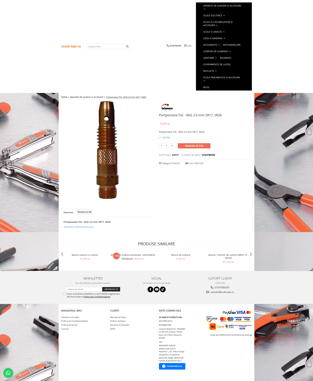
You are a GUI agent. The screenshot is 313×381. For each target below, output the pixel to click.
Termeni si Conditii (70, 317)
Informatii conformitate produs (79, 226)
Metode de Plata (118, 317)
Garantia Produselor (120, 324)
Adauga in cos (194, 145)
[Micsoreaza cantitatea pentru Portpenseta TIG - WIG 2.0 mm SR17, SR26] (161, 145)
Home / (65, 97)
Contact (65, 328)
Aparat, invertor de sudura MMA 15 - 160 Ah (228, 256)
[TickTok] (163, 289)
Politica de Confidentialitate (96, 296)
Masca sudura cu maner (85, 254)
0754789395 (222, 287)
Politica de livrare (69, 324)
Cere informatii (195, 163)
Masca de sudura (180, 254)
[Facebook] (150, 289)
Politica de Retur (118, 321)
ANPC (113, 328)
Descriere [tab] (68, 212)
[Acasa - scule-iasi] (71, 46)
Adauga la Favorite (170, 163)
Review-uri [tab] (84, 211)
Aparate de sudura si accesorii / (87, 97)
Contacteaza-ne (174, 366)
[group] (107, 150)
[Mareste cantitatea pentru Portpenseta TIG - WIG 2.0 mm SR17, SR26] (172, 145)
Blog (206, 87)
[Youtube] (156, 289)
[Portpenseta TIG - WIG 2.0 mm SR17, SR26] (107, 150)
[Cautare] (127, 46)
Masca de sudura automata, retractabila (133, 254)
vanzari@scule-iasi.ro (222, 292)
